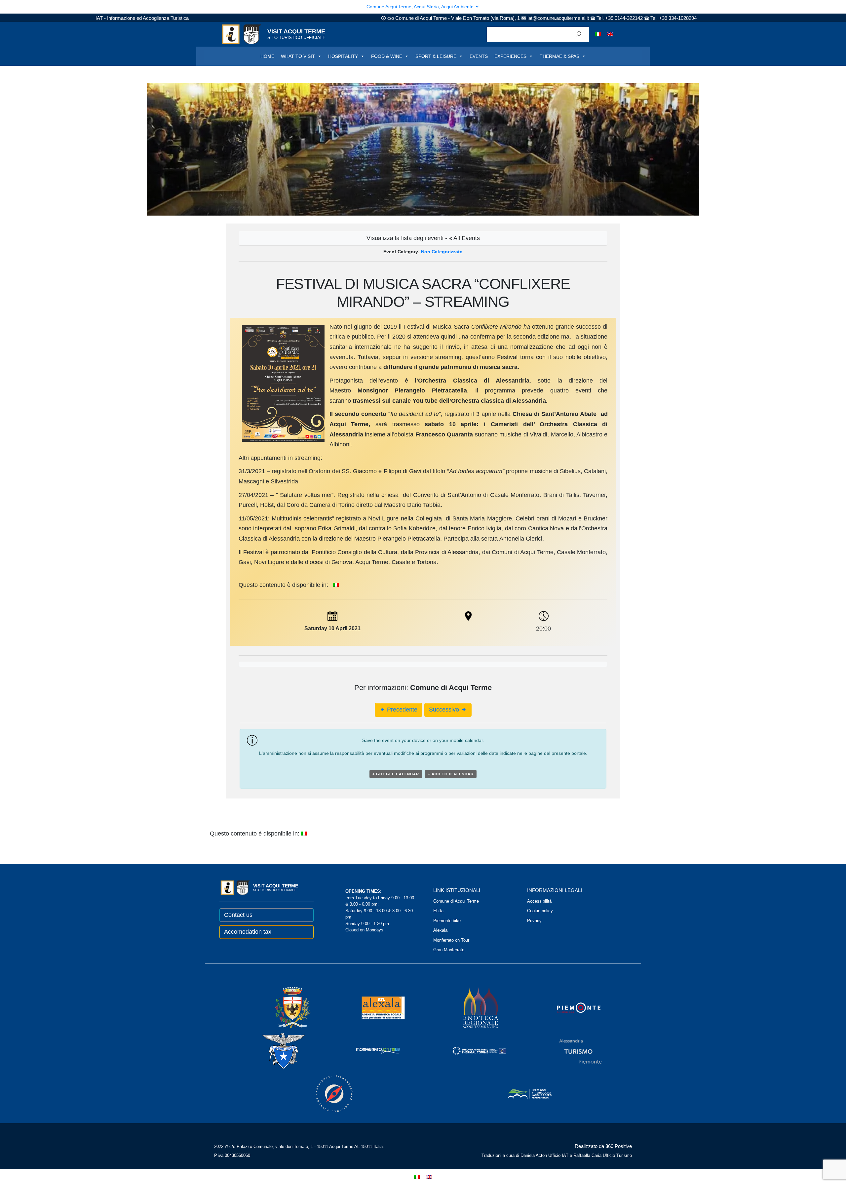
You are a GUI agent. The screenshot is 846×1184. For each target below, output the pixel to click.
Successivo (445, 709)
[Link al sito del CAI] (275, 1050)
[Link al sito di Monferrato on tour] (369, 1050)
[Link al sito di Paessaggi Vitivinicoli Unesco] (521, 1093)
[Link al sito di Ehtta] (470, 1050)
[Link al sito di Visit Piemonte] (570, 1007)
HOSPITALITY (343, 56)
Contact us (238, 915)
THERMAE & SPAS (559, 56)
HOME (267, 56)
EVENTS (479, 56)
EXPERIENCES (510, 56)
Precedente (401, 709)
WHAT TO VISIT (298, 56)
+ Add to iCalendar (451, 774)
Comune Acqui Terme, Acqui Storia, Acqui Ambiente (420, 6)
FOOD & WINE (386, 56)
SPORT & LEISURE (435, 56)
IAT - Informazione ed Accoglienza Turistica (142, 18)
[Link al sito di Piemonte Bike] (325, 1093)
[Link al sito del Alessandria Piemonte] (571, 1050)
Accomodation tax (247, 931)
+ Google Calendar (395, 774)
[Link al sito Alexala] (374, 1007)
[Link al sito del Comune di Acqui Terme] (283, 1007)
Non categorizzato (442, 251)
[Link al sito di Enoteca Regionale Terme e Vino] (472, 1007)
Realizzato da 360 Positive (603, 1146)
